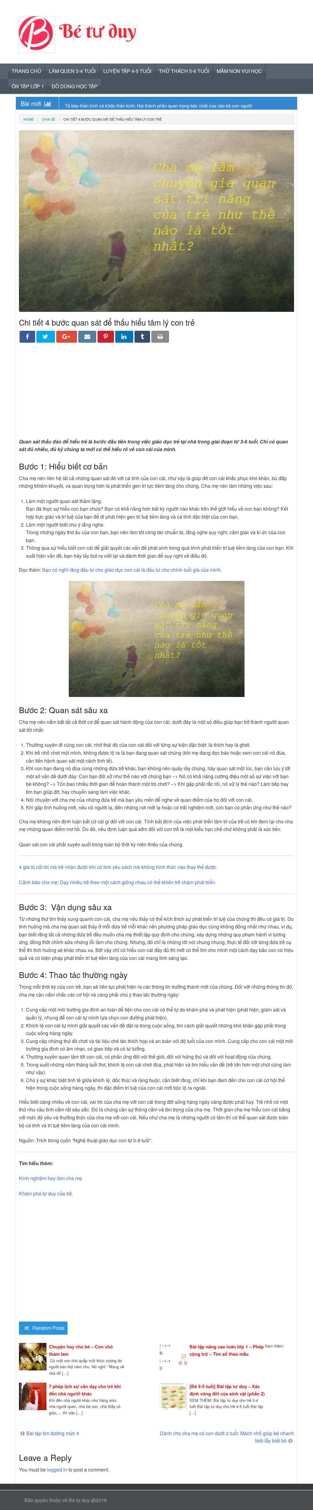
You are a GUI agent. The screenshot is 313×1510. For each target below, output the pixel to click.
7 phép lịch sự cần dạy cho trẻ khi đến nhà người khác (85, 1390)
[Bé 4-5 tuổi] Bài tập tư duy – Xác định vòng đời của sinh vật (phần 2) (227, 1390)
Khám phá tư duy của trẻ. (46, 1193)
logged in (57, 1469)
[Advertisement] (156, 395)
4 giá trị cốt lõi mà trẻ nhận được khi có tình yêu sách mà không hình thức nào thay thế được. (118, 866)
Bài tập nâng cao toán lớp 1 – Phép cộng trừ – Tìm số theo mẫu (227, 1350)
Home (29, 119)
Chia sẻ (48, 119)
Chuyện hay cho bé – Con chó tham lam (81, 1350)
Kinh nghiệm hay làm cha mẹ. (51, 1178)
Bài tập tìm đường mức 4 (52, 1433)
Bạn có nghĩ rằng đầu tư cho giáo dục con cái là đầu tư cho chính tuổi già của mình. (132, 569)
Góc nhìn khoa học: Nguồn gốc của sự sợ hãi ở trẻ (115, 105)
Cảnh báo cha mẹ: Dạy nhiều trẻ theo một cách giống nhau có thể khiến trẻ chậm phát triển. (117, 882)
